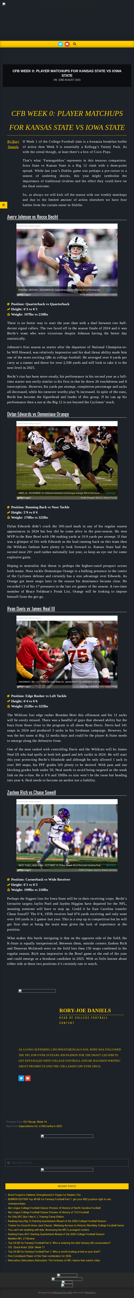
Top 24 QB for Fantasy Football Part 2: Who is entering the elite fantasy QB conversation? (59, 1243)
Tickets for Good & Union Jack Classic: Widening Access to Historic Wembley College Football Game (66, 1225)
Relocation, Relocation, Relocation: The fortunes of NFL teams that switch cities (54, 1260)
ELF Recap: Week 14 (35, 1121)
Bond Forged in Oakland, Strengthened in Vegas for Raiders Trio (44, 1194)
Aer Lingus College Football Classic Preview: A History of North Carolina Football (54, 1208)
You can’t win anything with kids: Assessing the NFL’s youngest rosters (48, 1229)
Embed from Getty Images (28, 226)
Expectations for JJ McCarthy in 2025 (40, 1126)
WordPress (90, 1292)
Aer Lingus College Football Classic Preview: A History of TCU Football (48, 1212)
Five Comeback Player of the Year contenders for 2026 (39, 1256)
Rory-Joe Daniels (85, 1010)
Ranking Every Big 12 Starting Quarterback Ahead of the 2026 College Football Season (57, 1221)
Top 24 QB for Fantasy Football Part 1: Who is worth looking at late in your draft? (54, 1251)
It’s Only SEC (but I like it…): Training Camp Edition (36, 1216)
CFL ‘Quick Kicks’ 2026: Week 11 (26, 1247)
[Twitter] (21, 1078)
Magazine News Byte (63, 1292)
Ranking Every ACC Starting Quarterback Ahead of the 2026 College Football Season (56, 1234)
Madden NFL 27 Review (21, 1238)
